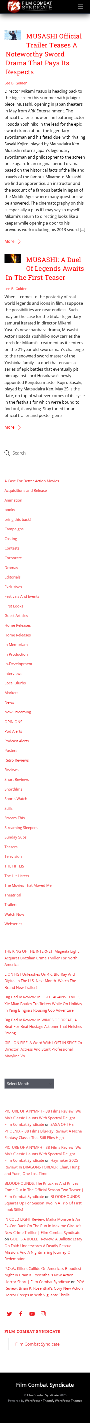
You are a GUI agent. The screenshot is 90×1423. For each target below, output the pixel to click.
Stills (8, 808)
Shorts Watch (15, 798)
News (9, 702)
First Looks (13, 605)
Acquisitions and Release (25, 490)
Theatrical (12, 894)
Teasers (11, 846)
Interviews (13, 673)
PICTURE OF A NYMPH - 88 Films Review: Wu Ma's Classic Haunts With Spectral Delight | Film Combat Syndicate (42, 1118)
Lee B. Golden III (18, 83)
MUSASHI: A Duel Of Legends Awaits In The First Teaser (45, 268)
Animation (13, 500)
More (9, 241)
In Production (16, 654)
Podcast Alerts (16, 740)
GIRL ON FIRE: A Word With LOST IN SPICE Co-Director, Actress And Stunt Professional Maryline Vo (43, 1049)
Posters (10, 750)
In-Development (18, 663)
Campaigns (14, 528)
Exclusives (13, 586)
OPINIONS (13, 721)
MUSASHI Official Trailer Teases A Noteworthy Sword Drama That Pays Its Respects (44, 54)
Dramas (11, 567)
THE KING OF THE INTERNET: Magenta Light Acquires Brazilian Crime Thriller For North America (41, 958)
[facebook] (21, 1313)
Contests (11, 548)
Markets (11, 692)
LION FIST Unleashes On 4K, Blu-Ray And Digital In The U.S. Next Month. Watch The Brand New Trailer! (40, 981)
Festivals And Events (21, 596)
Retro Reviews (16, 760)
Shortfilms (13, 789)
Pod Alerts (13, 731)
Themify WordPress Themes (62, 1401)
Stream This (14, 817)
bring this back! (17, 519)
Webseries (13, 923)
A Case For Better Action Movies (31, 480)
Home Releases (17, 625)
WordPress (32, 1401)
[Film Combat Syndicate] (29, 11)
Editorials (12, 576)
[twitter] (9, 1313)
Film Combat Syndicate (32, 1331)
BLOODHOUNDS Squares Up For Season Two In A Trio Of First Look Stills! (43, 1203)
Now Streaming (17, 711)
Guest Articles (16, 615)
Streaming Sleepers (21, 827)
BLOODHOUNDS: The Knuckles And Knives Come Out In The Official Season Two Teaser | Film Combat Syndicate (44, 1190)
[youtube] (32, 1313)
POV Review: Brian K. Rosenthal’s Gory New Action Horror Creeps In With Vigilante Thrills (44, 1288)
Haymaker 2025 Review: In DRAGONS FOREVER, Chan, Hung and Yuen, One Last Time (42, 1167)
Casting (10, 538)
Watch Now (14, 914)
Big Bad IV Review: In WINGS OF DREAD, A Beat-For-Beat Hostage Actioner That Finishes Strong (43, 1026)
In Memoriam (16, 644)
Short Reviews (16, 779)
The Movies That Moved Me (28, 885)
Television (13, 856)
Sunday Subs (15, 837)
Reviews (11, 769)
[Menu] (81, 7)
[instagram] (43, 1313)
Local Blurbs (15, 682)
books (9, 509)
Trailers (10, 904)
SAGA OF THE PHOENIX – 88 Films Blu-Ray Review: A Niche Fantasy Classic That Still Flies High (43, 1131)
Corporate (13, 557)
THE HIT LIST (15, 865)
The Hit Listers (16, 875)
